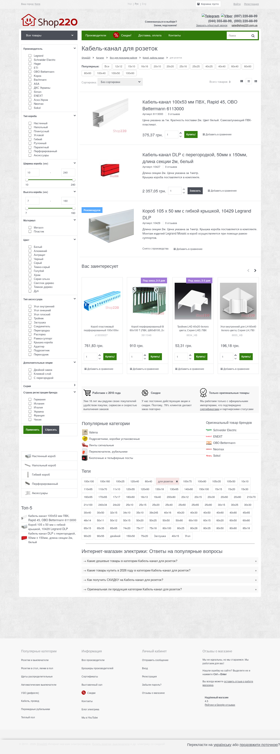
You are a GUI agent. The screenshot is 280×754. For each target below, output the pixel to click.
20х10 (157, 66)
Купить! (191, 134)
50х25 (153, 520)
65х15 (87, 528)
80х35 (207, 528)
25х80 (208, 505)
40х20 (180, 512)
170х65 (102, 497)
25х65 (195, 505)
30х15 (221, 505)
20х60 (224, 497)
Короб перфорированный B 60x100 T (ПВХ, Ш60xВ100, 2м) (147, 328)
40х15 (175, 536)
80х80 (233, 528)
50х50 (166, 520)
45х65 (246, 512)
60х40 (234, 66)
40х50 (207, 512)
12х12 (118, 66)
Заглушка (160, 536)
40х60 (220, 512)
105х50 (231, 481)
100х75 (187, 481)
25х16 (183, 66)
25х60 (182, 505)
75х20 (144, 536)
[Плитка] (242, 81)
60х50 (233, 520)
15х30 (244, 489)
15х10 (131, 66)
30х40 (87, 512)
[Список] (249, 81)
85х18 (246, 528)
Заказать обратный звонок (211, 25)
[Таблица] (256, 81)
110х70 (102, 489)
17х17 (116, 497)
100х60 (130, 73)
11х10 (116, 489)
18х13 (144, 497)
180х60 (130, 497)
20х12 (185, 497)
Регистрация (251, 4)
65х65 (113, 528)
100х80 (202, 481)
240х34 (102, 505)
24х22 (116, 505)
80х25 (180, 528)
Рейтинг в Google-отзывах (220, 704)
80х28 (193, 528)
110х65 (88, 489)
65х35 (100, 528)
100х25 (120, 481)
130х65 (174, 489)
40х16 (167, 512)
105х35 (216, 481)
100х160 (105, 481)
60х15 (207, 520)
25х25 (196, 66)
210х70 (251, 497)
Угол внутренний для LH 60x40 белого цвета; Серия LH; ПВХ (238, 328)
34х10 (126, 512)
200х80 (171, 497)
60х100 (193, 520)
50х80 (179, 520)
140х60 (188, 489)
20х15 (198, 497)
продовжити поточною (259, 744)
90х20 (87, 536)
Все (107, 66)
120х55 (130, 489)
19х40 (157, 497)
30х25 (234, 505)
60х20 (220, 520)
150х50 (130, 536)
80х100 (167, 528)
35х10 (139, 512)
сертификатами (209, 409)
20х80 (237, 497)
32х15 (113, 512)
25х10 (129, 505)
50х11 (100, 520)
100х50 (115, 73)
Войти (237, 4)
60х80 (246, 520)
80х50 (220, 528)
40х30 (193, 512)
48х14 (87, 520)
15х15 (218, 489)
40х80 (233, 512)
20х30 (211, 497)
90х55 (100, 536)
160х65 (88, 497)
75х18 (153, 528)
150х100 (204, 489)
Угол (187, 536)
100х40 (101, 73)
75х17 (139, 528)
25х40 (169, 505)
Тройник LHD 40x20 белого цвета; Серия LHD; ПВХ (193, 328)
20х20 (170, 66)
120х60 (145, 489)
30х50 (100, 512)
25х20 (155, 505)
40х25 (209, 66)
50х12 (113, 520)
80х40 (148, 481)
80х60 (87, 73)
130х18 (159, 489)
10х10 (244, 481)
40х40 (221, 66)
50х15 (126, 520)
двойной (115, 536)
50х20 (139, 520)
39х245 (153, 512)
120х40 (134, 481)
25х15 (142, 505)
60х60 (247, 66)
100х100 (89, 481)
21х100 (88, 505)
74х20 (126, 528)
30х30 (247, 505)
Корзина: (209, 4)
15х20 (231, 489)
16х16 (144, 66)
